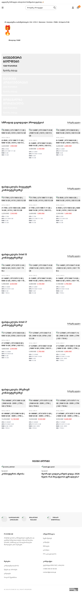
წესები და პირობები (10, 569)
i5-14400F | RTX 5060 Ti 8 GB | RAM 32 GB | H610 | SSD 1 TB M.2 (67, 280)
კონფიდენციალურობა (11, 565)
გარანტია (46, 550)
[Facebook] (76, 2)
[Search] (54, 7)
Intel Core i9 (6, 411)
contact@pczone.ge (49, 572)
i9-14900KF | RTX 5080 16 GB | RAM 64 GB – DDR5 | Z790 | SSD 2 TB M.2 (13, 415)
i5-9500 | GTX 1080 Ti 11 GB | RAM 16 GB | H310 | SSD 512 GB (13, 142)
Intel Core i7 (6, 205)
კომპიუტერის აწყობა (13, 473)
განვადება (7, 573)
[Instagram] (79, 2)
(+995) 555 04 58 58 (50, 569)
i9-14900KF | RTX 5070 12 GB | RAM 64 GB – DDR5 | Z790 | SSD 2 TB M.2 (40, 415)
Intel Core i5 (6, 137)
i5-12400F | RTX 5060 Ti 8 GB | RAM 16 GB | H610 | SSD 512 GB (40, 145)
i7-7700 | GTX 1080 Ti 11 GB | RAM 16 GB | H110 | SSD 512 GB (40, 210)
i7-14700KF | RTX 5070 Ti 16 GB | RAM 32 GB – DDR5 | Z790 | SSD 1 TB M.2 (68, 415)
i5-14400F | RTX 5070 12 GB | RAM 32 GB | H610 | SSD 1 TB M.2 (13, 280)
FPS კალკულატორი (49, 554)
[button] (14, 40)
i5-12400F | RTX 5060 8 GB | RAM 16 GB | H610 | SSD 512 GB (67, 142)
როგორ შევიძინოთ (10, 577)
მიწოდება (46, 546)
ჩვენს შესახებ (47, 538)
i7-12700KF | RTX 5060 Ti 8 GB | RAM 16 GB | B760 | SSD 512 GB (40, 348)
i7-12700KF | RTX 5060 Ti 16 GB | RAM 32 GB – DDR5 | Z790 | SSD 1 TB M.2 (68, 348)
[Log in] (72, 8)
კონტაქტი (46, 542)
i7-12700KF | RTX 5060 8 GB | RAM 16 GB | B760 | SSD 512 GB (13, 345)
